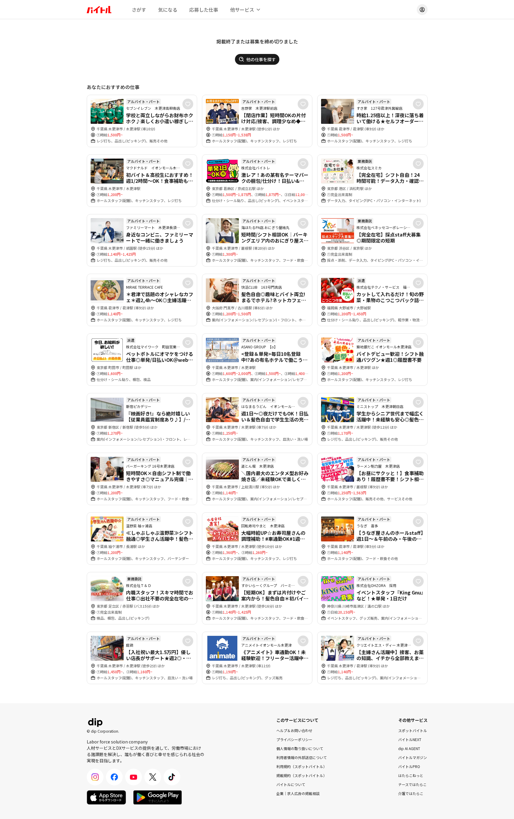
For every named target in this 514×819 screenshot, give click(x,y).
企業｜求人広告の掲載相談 (298, 793)
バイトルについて (290, 784)
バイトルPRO (409, 766)
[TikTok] (172, 777)
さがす (139, 9)
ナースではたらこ (412, 784)
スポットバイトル (412, 730)
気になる (167, 9)
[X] (152, 777)
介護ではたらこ (410, 793)
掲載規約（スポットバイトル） (301, 775)
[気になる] (187, 104)
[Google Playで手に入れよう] (157, 797)
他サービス (242, 9)
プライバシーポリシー (294, 739)
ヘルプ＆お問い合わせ (294, 730)
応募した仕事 (203, 9)
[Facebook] (114, 777)
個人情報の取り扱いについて (299, 748)
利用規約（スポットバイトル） (301, 766)
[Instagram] (95, 777)
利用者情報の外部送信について (301, 757)
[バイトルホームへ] (99, 9)
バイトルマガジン (412, 757)
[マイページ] (422, 9)
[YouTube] (133, 777)
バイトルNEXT (409, 739)
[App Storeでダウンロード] (106, 797)
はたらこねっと (410, 775)
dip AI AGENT (409, 748)
